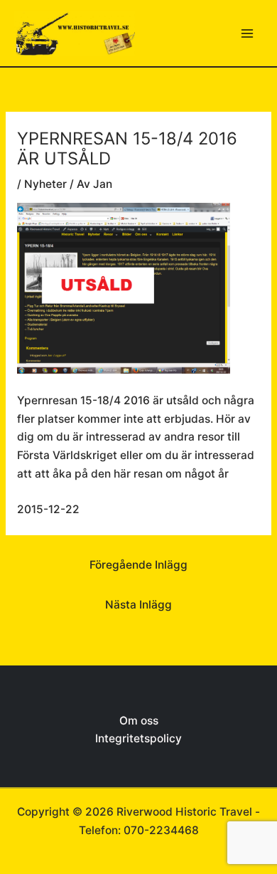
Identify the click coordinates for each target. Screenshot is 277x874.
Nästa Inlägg (138, 604)
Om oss (138, 720)
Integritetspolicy (138, 738)
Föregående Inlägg (138, 565)
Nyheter (45, 184)
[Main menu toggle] (247, 33)
